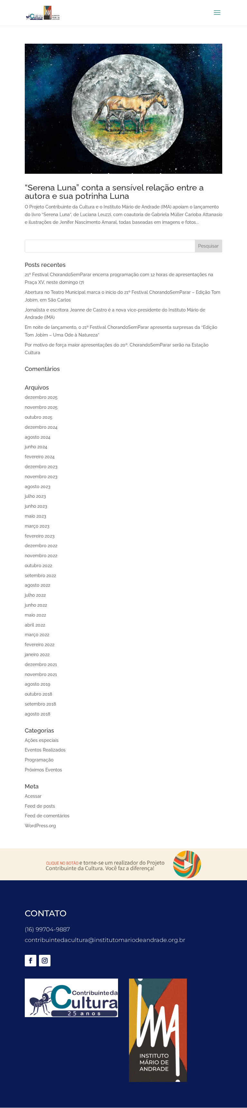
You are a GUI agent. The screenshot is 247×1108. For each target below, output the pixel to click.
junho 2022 (36, 605)
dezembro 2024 (41, 427)
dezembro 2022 (41, 545)
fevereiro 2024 (40, 456)
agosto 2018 (37, 714)
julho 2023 (35, 496)
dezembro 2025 (41, 397)
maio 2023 (35, 516)
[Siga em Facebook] (30, 960)
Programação (39, 759)
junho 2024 (36, 446)
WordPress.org (40, 825)
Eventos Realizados (45, 749)
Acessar (33, 796)
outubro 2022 (38, 565)
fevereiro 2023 (40, 536)
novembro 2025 (41, 407)
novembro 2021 (41, 674)
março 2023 (37, 526)
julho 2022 (35, 595)
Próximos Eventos (43, 769)
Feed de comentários (47, 815)
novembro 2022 (41, 555)
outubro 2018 (38, 694)
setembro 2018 (40, 704)
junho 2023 (36, 506)
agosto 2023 (37, 486)
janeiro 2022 (37, 654)
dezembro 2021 (41, 664)
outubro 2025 (38, 417)
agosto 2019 (37, 684)
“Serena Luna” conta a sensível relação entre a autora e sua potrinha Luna (114, 192)
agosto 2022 (37, 585)
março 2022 (37, 634)
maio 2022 (35, 615)
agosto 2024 (37, 437)
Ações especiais (42, 740)
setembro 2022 (40, 575)
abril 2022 (35, 625)
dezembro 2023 (41, 466)
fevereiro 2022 (39, 644)
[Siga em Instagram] (44, 960)
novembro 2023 (41, 476)
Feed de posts (40, 806)
